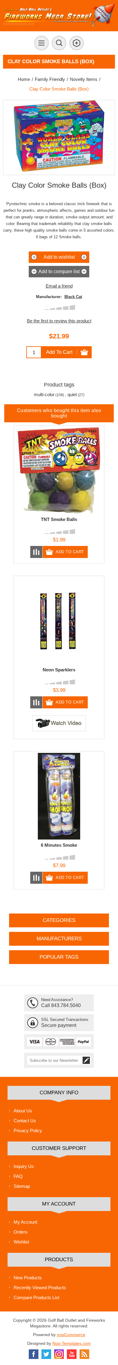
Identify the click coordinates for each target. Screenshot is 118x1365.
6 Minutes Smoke (59, 845)
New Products (28, 1277)
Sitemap (22, 1186)
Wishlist (21, 1241)
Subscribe (86, 1060)
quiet (72, 394)
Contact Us (25, 1120)
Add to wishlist (59, 257)
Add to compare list (59, 271)
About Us (23, 1110)
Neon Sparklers (59, 669)
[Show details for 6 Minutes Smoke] (59, 796)
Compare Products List (36, 1297)
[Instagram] (59, 1354)
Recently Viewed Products (40, 1287)
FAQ (18, 1176)
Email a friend (59, 285)
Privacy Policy (28, 1130)
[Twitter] (46, 1354)
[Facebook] (33, 1354)
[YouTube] (72, 1354)
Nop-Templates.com (71, 1343)
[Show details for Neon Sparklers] (59, 621)
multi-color (44, 394)
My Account (25, 1222)
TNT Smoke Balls (59, 519)
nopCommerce (71, 1334)
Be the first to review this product (59, 320)
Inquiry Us (24, 1166)
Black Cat (73, 296)
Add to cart (59, 352)
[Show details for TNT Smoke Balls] (59, 470)
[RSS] (84, 1354)
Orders (21, 1231)
